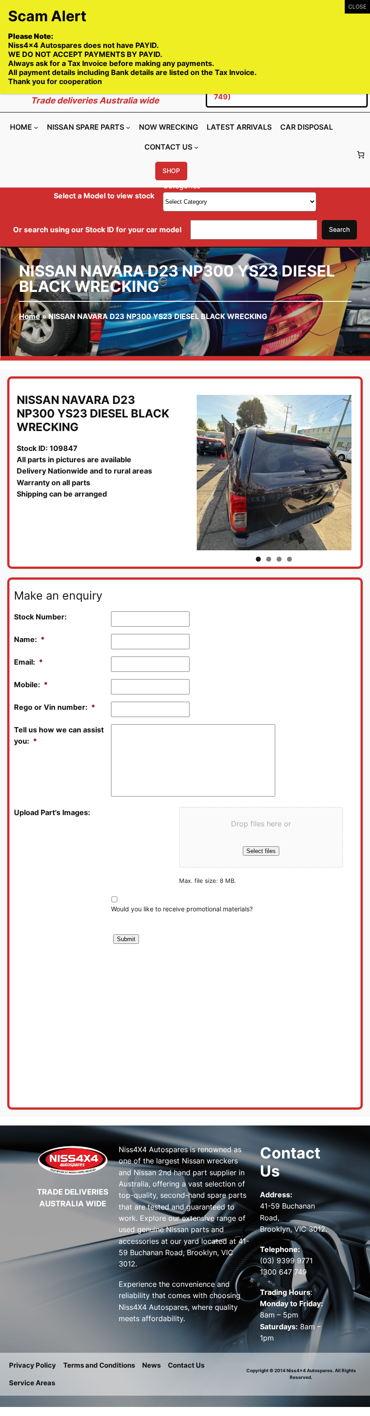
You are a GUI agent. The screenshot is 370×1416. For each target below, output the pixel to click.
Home (29, 316)
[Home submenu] (36, 127)
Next (338, 473)
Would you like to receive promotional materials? (182, 909)
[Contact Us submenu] (196, 147)
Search (339, 229)
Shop (171, 170)
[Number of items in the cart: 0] (361, 154)
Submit (126, 939)
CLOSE (357, 6)
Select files (261, 851)
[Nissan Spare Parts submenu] (128, 127)
